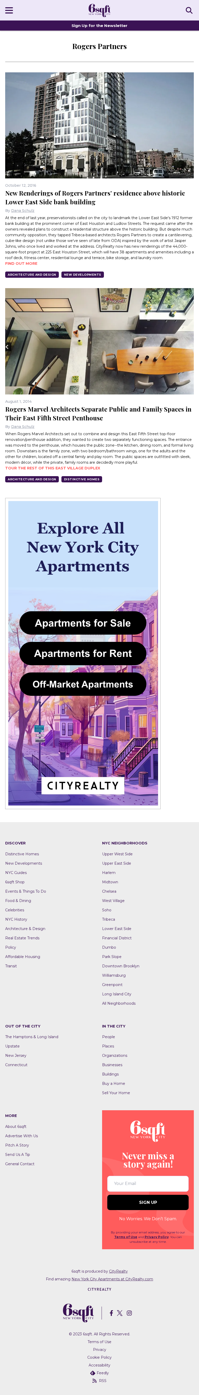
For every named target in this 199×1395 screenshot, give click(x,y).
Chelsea (109, 891)
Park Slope (112, 956)
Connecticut (16, 1065)
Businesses (112, 1065)
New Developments (82, 274)
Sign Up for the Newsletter (99, 25)
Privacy (99, 1349)
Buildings (110, 1074)
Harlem (109, 872)
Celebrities (14, 910)
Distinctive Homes (82, 479)
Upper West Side (117, 854)
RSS (102, 1380)
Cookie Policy (99, 1357)
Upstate (12, 1046)
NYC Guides (16, 872)
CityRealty (118, 1271)
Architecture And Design (32, 274)
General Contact (19, 1164)
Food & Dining (18, 900)
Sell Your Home (116, 1093)
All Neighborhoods (119, 1003)
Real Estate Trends (22, 938)
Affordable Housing (22, 956)
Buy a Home (113, 1083)
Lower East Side (116, 928)
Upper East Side (116, 863)
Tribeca (108, 919)
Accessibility (99, 1365)
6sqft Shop (15, 882)
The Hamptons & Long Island (31, 1037)
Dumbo (109, 947)
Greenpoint (112, 984)
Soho (106, 910)
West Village (113, 900)
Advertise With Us (21, 1136)
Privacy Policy (157, 1237)
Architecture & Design (25, 928)
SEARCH (189, 10)
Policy (10, 947)
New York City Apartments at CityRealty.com (112, 1279)
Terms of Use (125, 1237)
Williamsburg (114, 975)
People (108, 1037)
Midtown (110, 882)
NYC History (16, 919)
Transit (11, 966)
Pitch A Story (17, 1145)
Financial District (117, 938)
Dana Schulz (22, 210)
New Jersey (15, 1055)
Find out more (21, 263)
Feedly (103, 1373)
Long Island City (116, 994)
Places (108, 1046)
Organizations (114, 1055)
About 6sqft (15, 1126)
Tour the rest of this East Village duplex (52, 468)
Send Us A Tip (17, 1154)
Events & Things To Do (25, 891)
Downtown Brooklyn (120, 966)
